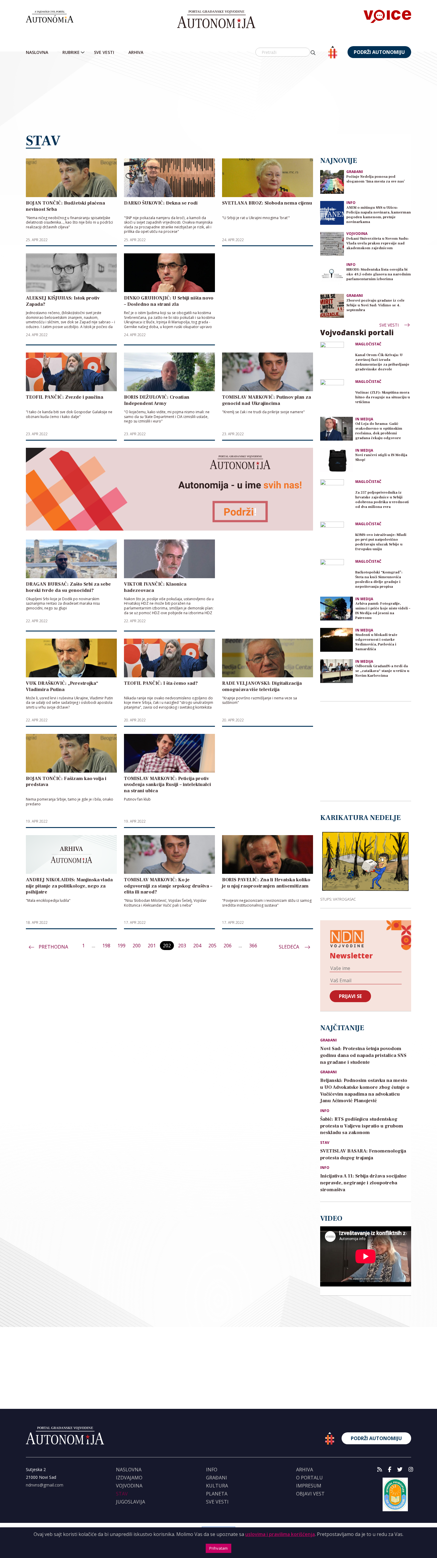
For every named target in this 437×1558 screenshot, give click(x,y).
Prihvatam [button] (218, 1548)
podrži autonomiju (379, 52)
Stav (324, 1142)
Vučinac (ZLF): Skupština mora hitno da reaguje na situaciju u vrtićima (382, 397)
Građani (354, 171)
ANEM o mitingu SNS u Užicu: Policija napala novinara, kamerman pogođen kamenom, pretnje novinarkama (378, 214)
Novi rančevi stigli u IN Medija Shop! (381, 457)
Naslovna (37, 52)
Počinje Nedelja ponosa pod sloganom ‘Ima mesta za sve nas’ (375, 179)
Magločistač (368, 344)
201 (152, 945)
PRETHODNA (53, 946)
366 (253, 945)
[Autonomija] (216, 19)
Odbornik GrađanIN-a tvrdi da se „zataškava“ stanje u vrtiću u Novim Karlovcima (382, 671)
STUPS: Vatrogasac (338, 899)
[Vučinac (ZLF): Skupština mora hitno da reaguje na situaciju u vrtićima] (336, 395)
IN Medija (364, 419)
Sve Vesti (104, 52)
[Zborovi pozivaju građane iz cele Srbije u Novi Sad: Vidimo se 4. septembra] (332, 305)
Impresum (308, 1485)
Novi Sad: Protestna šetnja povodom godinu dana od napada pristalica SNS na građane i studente (363, 1055)
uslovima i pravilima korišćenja (280, 1534)
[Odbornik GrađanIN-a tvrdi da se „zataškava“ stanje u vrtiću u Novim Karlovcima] (336, 671)
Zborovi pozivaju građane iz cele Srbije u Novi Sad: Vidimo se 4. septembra (375, 305)
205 (212, 945)
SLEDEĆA (289, 946)
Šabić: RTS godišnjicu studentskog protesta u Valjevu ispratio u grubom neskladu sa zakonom (361, 1126)
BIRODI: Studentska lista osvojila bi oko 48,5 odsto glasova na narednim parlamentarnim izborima (378, 274)
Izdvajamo (129, 1477)
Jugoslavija (130, 1501)
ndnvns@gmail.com (44, 1485)
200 (137, 945)
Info (351, 202)
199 (121, 945)
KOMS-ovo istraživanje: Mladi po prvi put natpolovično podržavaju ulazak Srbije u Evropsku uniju (380, 542)
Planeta (216, 1493)
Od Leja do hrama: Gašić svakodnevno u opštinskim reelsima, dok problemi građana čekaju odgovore (378, 431)
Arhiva (135, 52)
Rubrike (71, 52)
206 (228, 945)
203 (182, 945)
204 (197, 945)
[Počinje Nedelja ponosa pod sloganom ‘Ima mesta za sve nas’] (332, 181)
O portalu (309, 1477)
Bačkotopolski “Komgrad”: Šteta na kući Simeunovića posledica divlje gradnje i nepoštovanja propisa (379, 579)
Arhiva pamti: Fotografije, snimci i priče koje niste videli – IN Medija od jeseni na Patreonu (382, 610)
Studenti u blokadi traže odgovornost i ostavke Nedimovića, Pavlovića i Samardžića (376, 642)
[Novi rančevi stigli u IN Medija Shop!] (336, 460)
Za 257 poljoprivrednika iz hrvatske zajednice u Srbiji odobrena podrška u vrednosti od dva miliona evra (382, 499)
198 (106, 945)
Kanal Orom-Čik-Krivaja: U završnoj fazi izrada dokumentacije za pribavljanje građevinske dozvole (382, 362)
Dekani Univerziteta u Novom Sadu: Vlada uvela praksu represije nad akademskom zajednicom (377, 243)
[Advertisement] (218, 96)
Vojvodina (356, 233)
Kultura (217, 1485)
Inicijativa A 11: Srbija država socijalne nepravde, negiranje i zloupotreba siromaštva (363, 1183)
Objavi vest (310, 1493)
